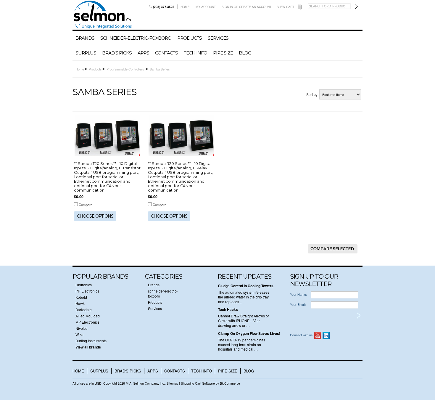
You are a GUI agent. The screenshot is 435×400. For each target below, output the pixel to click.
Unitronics (83, 284)
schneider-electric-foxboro (135, 38)
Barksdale (83, 309)
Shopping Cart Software (198, 383)
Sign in (227, 6)
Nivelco (81, 328)
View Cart (285, 6)
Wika (79, 334)
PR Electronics (87, 290)
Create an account (255, 6)
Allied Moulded (87, 315)
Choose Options (95, 216)
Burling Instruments (91, 340)
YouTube (318, 335)
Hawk (80, 303)
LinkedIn (326, 335)
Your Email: (298, 304)
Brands (84, 38)
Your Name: (298, 294)
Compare (85, 204)
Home (185, 6)
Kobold (81, 297)
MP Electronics (87, 322)
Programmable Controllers (126, 69)
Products (189, 38)
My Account (206, 6)
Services (218, 38)
